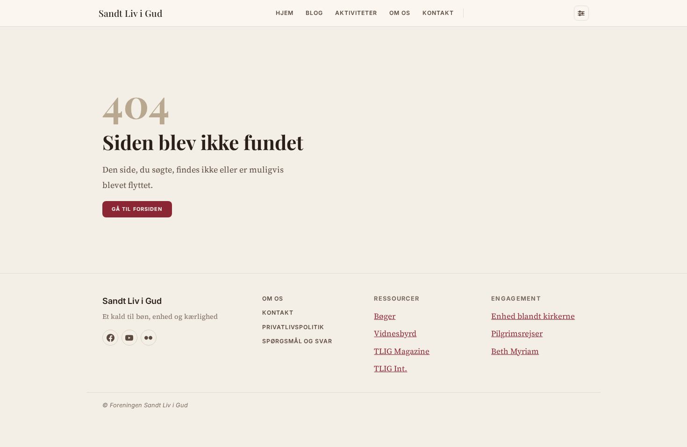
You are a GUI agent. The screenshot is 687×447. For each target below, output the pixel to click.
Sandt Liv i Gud (130, 13)
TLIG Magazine (401, 351)
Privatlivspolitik (293, 327)
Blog (314, 12)
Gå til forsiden (137, 209)
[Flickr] (149, 338)
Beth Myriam (515, 351)
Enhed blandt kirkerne (533, 316)
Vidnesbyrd (395, 333)
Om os (399, 12)
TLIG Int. (390, 368)
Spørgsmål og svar (297, 341)
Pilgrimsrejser (517, 333)
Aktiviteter (356, 12)
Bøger (384, 316)
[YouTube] (129, 338)
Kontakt (438, 12)
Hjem (284, 12)
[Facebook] (110, 338)
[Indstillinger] (581, 13)
